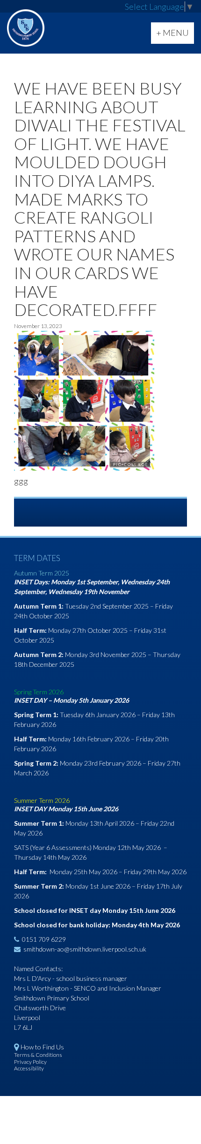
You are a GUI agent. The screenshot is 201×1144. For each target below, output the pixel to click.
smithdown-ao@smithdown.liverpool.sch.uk (84, 949)
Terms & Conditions (38, 1054)
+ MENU (175, 35)
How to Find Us (42, 1047)
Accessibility (29, 1068)
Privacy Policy (30, 1061)
